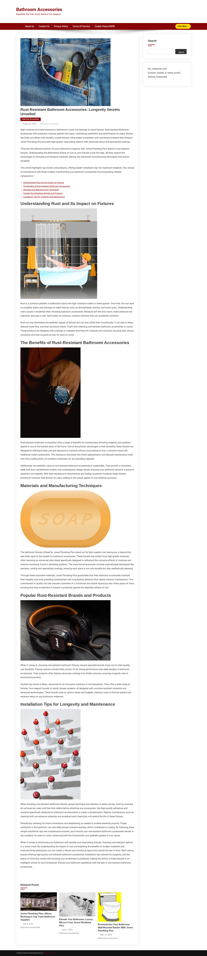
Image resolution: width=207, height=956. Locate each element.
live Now (182, 26)
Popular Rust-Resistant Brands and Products (43, 193)
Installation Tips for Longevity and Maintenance (44, 197)
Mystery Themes (50, 953)
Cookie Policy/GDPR (105, 26)
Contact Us (44, 26)
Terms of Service (81, 26)
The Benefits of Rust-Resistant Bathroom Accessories (46, 186)
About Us (29, 26)
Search (152, 40)
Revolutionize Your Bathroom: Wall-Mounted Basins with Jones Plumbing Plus (115, 927)
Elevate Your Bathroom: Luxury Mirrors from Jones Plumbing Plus (76, 922)
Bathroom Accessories (39, 9)
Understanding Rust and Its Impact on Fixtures (43, 182)
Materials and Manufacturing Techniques (41, 190)
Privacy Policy (61, 26)
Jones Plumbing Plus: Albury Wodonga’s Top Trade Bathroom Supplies (37, 916)
